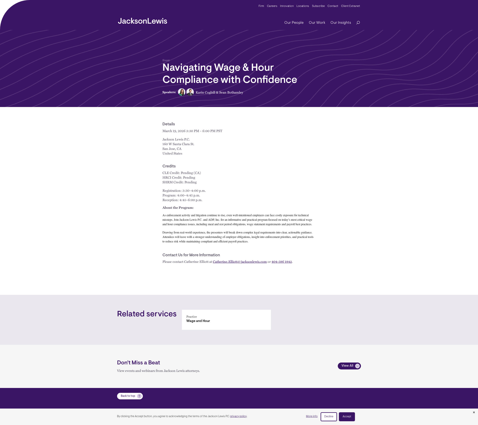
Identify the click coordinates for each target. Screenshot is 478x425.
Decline (328, 416)
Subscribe (318, 6)
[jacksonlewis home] (142, 20)
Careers (272, 6)
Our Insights (340, 23)
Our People (294, 23)
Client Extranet (350, 6)
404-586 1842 (281, 261)
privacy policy (238, 416)
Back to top (128, 396)
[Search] (356, 22)
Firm (261, 6)
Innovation (287, 6)
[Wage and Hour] (226, 320)
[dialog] (239, 417)
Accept (347, 416)
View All (347, 366)
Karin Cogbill (205, 92)
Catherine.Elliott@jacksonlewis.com (240, 261)
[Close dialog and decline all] (474, 413)
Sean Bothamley (231, 92)
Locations (303, 6)
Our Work (317, 23)
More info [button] (312, 416)
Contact (333, 6)
